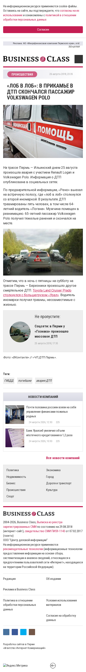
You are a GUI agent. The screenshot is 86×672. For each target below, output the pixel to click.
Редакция (9, 579)
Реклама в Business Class (19, 589)
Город (50, 477)
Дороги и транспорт (59, 483)
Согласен (43, 29)
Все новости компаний (63, 458)
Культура (51, 490)
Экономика (53, 470)
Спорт (10, 496)
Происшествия (15, 490)
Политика (12, 470)
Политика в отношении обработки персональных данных (19, 605)
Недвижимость (16, 477)
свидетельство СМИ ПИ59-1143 (45, 531)
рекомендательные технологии (23, 549)
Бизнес (10, 483)
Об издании (53, 579)
